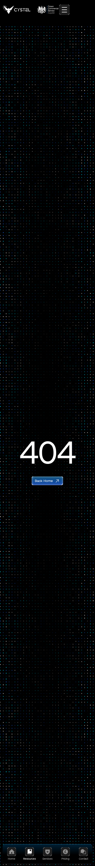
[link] (47, 480)
